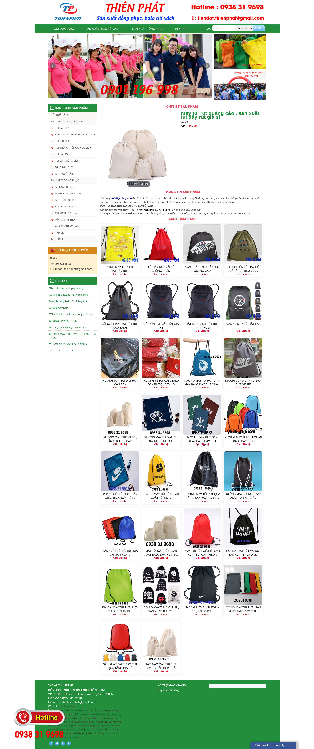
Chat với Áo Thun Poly (269, 745)
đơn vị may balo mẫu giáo (92, 714)
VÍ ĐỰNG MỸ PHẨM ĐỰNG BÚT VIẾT (76, 134)
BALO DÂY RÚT (64, 167)
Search (258, 27)
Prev (53, 66)
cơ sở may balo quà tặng (104, 710)
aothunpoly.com (71, 706)
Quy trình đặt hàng (168, 690)
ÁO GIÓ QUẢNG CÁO (67, 226)
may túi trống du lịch (97, 729)
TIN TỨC (205, 28)
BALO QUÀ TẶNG (65, 174)
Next (207, 66)
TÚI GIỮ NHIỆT (63, 141)
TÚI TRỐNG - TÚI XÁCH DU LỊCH (73, 147)
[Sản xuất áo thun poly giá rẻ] (130, 66)
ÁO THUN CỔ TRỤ (65, 200)
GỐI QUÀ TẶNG (64, 28)
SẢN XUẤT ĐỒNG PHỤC (148, 28)
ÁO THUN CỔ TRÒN (66, 206)
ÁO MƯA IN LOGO (65, 187)
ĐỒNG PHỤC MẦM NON (68, 193)
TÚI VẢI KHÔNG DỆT (66, 160)
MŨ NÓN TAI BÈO (65, 219)
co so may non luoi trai (85, 717)
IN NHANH (181, 28)
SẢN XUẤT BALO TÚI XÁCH (103, 28)
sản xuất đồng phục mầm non (105, 733)
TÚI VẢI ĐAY (62, 128)
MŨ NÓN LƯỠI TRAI (66, 213)
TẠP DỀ (59, 232)
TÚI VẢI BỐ (61, 154)
